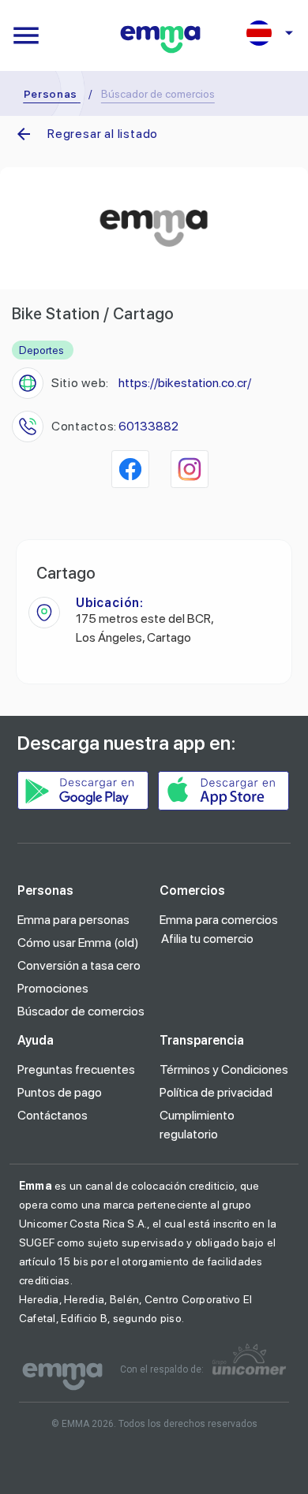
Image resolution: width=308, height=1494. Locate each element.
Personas (51, 94)
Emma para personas (73, 919)
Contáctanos (52, 1115)
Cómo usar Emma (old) (78, 942)
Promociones (52, 988)
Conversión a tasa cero (79, 965)
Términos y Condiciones (224, 1069)
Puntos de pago (59, 1092)
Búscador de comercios (81, 1011)
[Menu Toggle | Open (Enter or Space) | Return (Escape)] (26, 35)
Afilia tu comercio (207, 938)
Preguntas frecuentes (76, 1069)
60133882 (148, 426)
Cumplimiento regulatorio (197, 1125)
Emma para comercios (219, 919)
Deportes (41, 350)
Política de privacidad (216, 1092)
